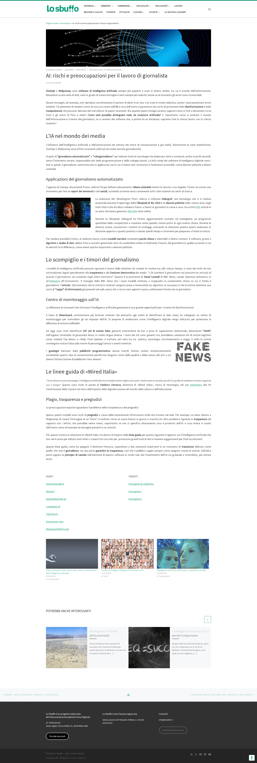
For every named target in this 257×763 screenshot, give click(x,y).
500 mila (132, 211)
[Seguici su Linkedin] (205, 754)
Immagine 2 (135, 499)
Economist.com (55, 521)
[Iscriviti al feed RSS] (192, 754)
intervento (196, 384)
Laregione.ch (53, 506)
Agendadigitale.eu (56, 499)
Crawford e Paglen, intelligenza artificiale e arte (122, 570)
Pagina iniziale (52, 23)
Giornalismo (65, 23)
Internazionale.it (55, 484)
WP (57, 758)
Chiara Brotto (54, 83)
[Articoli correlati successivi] (207, 619)
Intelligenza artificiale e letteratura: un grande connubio (181, 570)
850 (198, 207)
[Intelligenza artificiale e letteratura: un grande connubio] (183, 554)
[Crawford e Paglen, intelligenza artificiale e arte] (127, 554)
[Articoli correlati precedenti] (200, 619)
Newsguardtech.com (57, 529)
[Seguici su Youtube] (209, 754)
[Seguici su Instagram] (196, 754)
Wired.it (50, 491)
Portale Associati (57, 736)
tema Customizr (79, 758)
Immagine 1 (135, 491)
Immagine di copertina (141, 484)
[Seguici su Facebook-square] (200, 754)
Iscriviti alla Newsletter (173, 730)
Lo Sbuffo (58, 753)
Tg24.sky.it (52, 514)
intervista (54, 281)
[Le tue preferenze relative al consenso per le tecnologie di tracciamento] (252, 758)
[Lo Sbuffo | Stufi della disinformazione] (62, 8)
